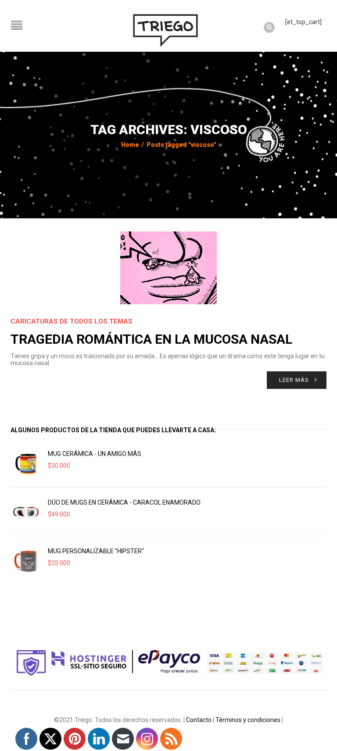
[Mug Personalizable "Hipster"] (26, 560)
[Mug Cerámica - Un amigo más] (26, 463)
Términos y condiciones (247, 719)
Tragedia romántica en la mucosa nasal (151, 339)
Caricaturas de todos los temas (72, 321)
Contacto (199, 719)
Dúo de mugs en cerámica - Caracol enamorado (124, 502)
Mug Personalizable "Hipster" (96, 551)
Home (130, 144)
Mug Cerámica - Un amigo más (94, 453)
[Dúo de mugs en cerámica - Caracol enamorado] (26, 511)
